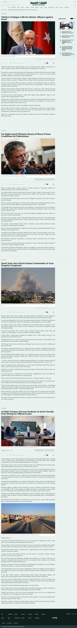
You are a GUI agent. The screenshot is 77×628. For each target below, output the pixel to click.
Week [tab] (74, 18)
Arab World (13, 7)
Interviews (27, 7)
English (5, 1)
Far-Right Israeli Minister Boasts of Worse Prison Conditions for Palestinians (26, 135)
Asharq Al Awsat (9, 450)
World (18, 7)
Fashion (56, 7)
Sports (45, 7)
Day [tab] (71, 18)
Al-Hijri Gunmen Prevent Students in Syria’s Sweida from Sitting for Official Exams (27, 413)
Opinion (22, 7)
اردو (11, 1)
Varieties (32, 7)
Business (37, 7)
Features (61, 7)
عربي (2, 1)
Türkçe (8, 1)
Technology (66, 7)
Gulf (9, 7)
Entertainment (51, 7)
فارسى (14, 1)
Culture (41, 7)
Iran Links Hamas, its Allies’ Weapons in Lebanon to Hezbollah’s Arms (68, 54)
